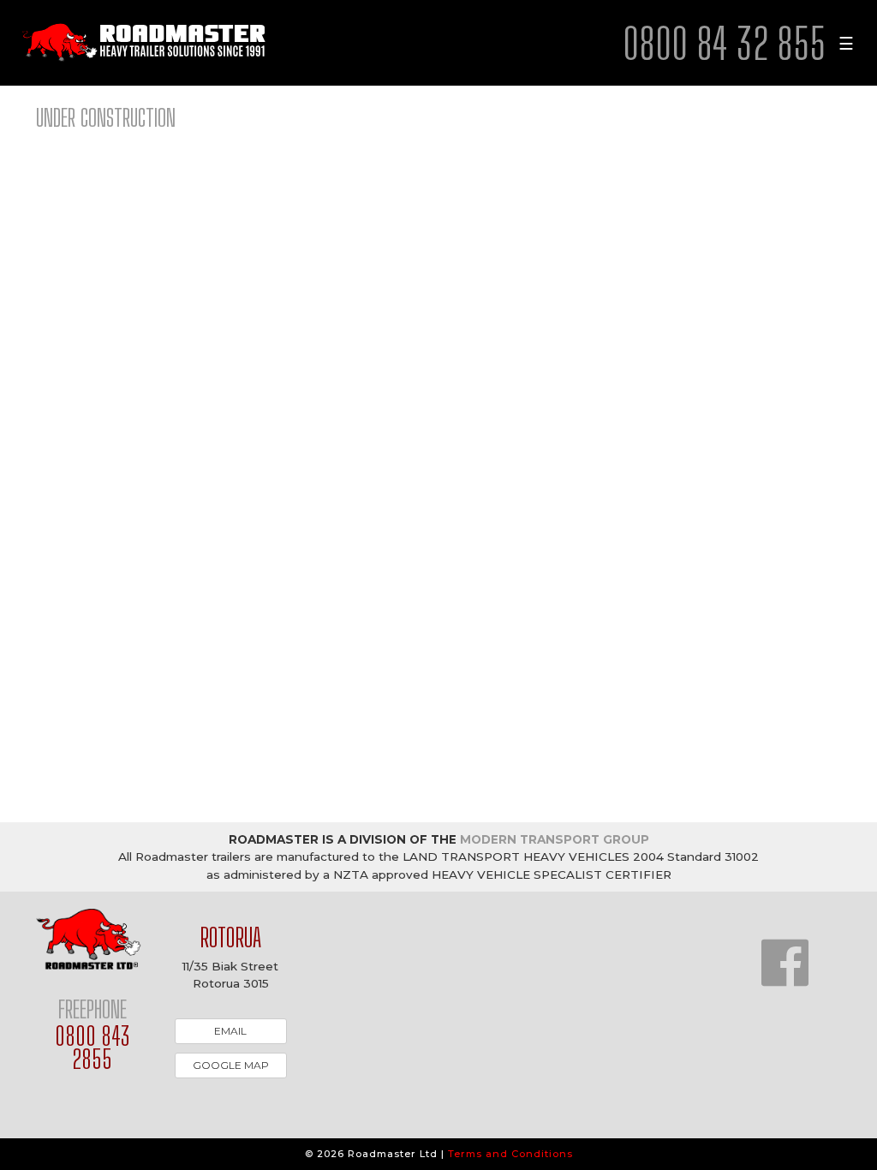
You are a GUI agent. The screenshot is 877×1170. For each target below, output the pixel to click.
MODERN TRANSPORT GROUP (554, 839)
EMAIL (230, 1030)
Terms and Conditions (510, 1154)
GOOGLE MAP (231, 1065)
